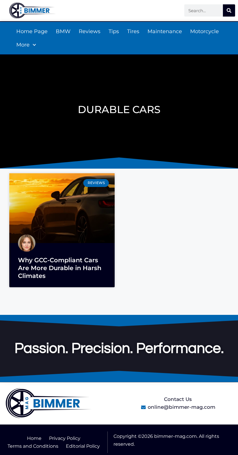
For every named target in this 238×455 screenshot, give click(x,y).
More (23, 45)
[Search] (229, 10)
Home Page (32, 31)
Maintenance (164, 31)
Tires (133, 31)
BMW (63, 31)
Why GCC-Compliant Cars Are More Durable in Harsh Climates (59, 268)
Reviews (89, 31)
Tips (114, 31)
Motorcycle (204, 31)
